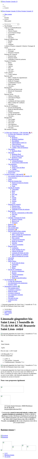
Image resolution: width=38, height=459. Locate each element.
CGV (6, 453)
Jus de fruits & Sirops (14, 32)
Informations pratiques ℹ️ (12, 286)
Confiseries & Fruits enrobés (16, 101)
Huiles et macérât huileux (19, 278)
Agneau (10, 66)
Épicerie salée (8, 76)
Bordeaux (15, 137)
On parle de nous (13, 298)
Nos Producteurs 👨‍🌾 (10, 279)
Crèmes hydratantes (14, 112)
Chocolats (11, 99)
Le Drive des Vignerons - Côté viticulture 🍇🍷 (18, 132)
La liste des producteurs (15, 281)
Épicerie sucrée (8, 94)
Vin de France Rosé (17, 156)
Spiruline (14, 243)
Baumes (10, 111)
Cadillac (14, 169)
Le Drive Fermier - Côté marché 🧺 (14, 174)
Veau (9, 67)
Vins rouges (11, 119)
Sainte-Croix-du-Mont (18, 167)
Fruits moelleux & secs (18, 249)
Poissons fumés (12, 57)
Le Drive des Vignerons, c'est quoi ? (18, 134)
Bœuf (9, 62)
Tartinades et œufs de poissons (17, 59)
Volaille (10, 64)
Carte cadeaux (8, 72)
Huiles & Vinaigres (13, 81)
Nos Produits (8, 26)
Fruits (9, 42)
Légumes (10, 44)
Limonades (11, 34)
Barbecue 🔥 (12, 224)
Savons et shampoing (18, 271)
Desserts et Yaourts (13, 52)
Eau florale (15, 276)
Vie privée (7, 456)
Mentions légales (9, 455)
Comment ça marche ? (14, 289)
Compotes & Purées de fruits (20, 253)
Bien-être (10, 29)
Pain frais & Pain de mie (15, 89)
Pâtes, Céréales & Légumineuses (17, 77)
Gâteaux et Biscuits (13, 96)
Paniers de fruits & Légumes (20, 183)
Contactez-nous (12, 299)
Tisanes (14, 266)
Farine (10, 92)
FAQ (9, 301)
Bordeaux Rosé (16, 154)
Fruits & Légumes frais (11, 39)
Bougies (6, 117)
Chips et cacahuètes (10, 28)
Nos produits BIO (13, 228)
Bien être (10, 259)
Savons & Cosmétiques (11, 106)
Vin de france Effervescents (20, 162)
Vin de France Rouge (18, 146)
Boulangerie (8, 87)
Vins (10, 117)
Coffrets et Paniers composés (13, 46)
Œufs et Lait (11, 49)
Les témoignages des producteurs (17, 283)
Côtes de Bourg (16, 144)
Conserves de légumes (18, 239)
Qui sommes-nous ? (14, 288)
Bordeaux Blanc (16, 151)
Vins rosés (11, 122)
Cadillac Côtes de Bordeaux (20, 147)
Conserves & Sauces (18, 233)
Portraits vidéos (12, 284)
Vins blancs (11, 121)
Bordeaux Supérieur (18, 139)
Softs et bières (12, 261)
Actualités (11, 296)
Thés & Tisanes (12, 31)
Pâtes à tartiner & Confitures (16, 102)
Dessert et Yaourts (17, 219)
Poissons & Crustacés (10, 54)
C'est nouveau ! (12, 178)
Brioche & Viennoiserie (15, 91)
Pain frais (14, 214)
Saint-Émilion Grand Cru (19, 142)
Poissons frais (12, 56)
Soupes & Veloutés (13, 79)
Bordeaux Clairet (17, 157)
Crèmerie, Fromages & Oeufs (16, 217)
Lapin (13, 202)
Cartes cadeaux (12, 74)
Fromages (11, 51)
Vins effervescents (13, 126)
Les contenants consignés (15, 294)
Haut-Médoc (15, 141)
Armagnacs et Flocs (14, 171)
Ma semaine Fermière (10, 129)
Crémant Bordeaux (17, 161)
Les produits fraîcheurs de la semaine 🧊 (20, 176)
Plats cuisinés (12, 84)
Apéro (10, 179)
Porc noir (10, 69)
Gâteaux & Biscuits (17, 251)
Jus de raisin (11, 172)
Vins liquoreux (12, 124)
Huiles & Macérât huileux (15, 109)
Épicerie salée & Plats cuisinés (17, 231)
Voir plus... (11, 37)
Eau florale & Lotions (14, 114)
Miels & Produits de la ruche (20, 256)
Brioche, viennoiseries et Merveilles (22, 212)
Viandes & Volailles (10, 61)
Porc (13, 196)
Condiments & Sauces (14, 82)
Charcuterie (15, 189)
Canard (14, 199)
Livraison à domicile (14, 293)
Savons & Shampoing (14, 107)
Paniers (10, 41)
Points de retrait (12, 291)
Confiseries (15, 248)
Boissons (18, 28)
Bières (10, 36)
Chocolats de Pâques (14, 97)
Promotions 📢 (12, 229)
